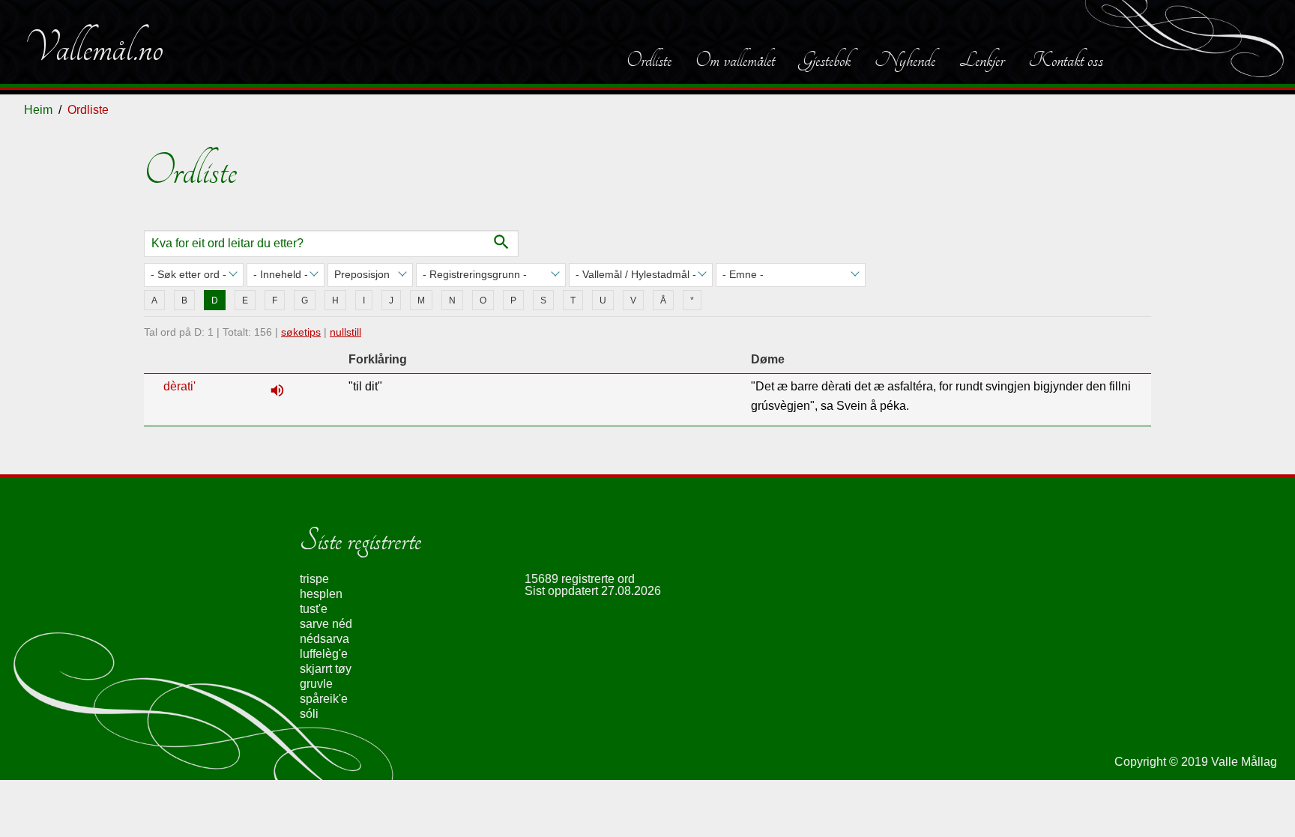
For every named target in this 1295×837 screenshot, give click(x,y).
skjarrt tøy (325, 668)
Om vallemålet (735, 60)
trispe (314, 578)
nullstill (345, 332)
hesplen (321, 593)
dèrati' (179, 386)
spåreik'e (324, 698)
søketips (301, 332)
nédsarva (324, 638)
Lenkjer (981, 60)
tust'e (313, 608)
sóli (309, 713)
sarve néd (326, 623)
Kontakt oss (1065, 60)
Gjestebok (825, 60)
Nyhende (905, 60)
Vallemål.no (93, 48)
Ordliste (649, 60)
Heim (38, 109)
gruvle (316, 683)
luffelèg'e (324, 653)
